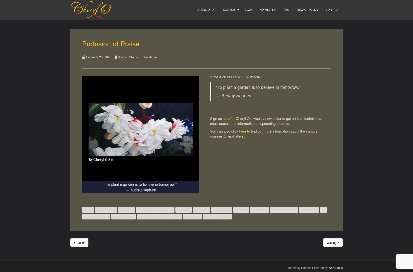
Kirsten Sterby (128, 57)
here (226, 118)
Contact (332, 10)
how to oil (241, 210)
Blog (248, 10)
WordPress (335, 268)
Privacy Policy (307, 10)
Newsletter (268, 10)
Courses (229, 10)
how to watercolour (284, 210)
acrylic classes (106, 210)
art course (183, 210)
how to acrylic (222, 210)
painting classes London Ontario (159, 216)
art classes (127, 210)
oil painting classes (96, 216)
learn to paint (309, 210)
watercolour (192, 216)
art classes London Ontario (155, 210)
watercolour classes (217, 216)
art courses (201, 210)
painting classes (123, 216)
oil (323, 210)
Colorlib (306, 268)
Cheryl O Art (206, 10)
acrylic (88, 210)
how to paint (259, 210)
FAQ (286, 10)
